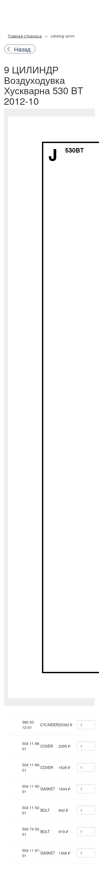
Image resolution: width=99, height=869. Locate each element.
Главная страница (25, 36)
